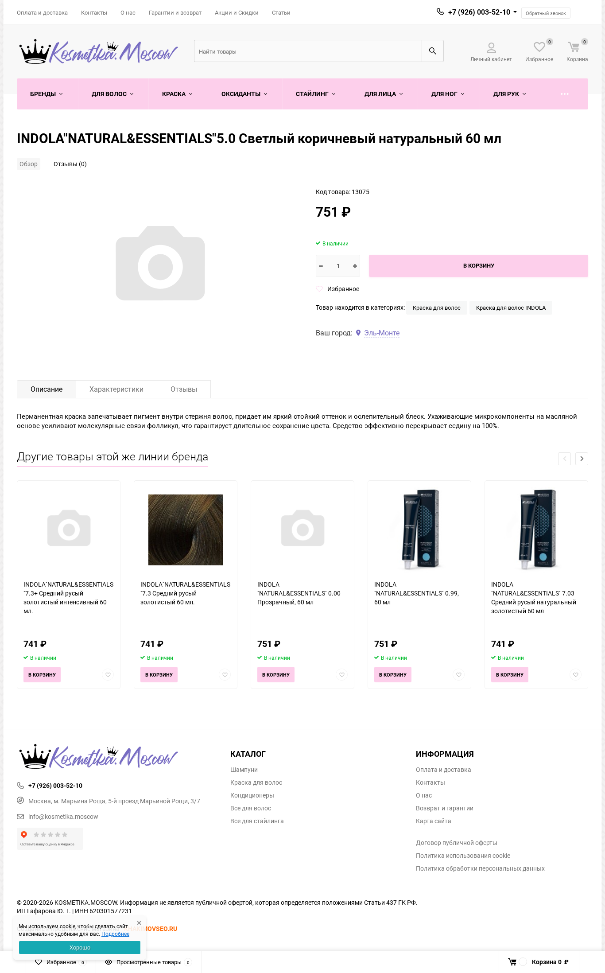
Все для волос (250, 808)
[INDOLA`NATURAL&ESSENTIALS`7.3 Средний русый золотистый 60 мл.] (186, 530)
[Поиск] (433, 51)
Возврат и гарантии (444, 808)
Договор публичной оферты (456, 843)
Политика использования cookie (463, 855)
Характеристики (116, 389)
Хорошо (80, 947)
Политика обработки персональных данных (480, 868)
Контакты (94, 12)
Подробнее (115, 933)
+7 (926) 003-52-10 (479, 12)
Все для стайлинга (257, 821)
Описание (46, 389)
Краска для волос (437, 307)
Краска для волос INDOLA (511, 307)
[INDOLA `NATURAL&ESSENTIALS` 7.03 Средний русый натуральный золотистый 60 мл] (536, 530)
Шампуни (244, 770)
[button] (581, 458)
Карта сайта (433, 821)
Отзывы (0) (70, 164)
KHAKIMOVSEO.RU (150, 928)
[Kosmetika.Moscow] (117, 757)
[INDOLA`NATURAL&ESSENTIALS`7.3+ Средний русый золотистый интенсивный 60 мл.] (69, 530)
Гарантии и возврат (175, 12)
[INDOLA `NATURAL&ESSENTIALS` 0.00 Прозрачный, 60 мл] (302, 530)
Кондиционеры (252, 795)
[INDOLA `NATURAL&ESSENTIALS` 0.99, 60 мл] (419, 530)
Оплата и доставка (42, 12)
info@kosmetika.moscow (63, 816)
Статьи (281, 12)
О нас (128, 12)
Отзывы (184, 389)
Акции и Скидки (237, 12)
